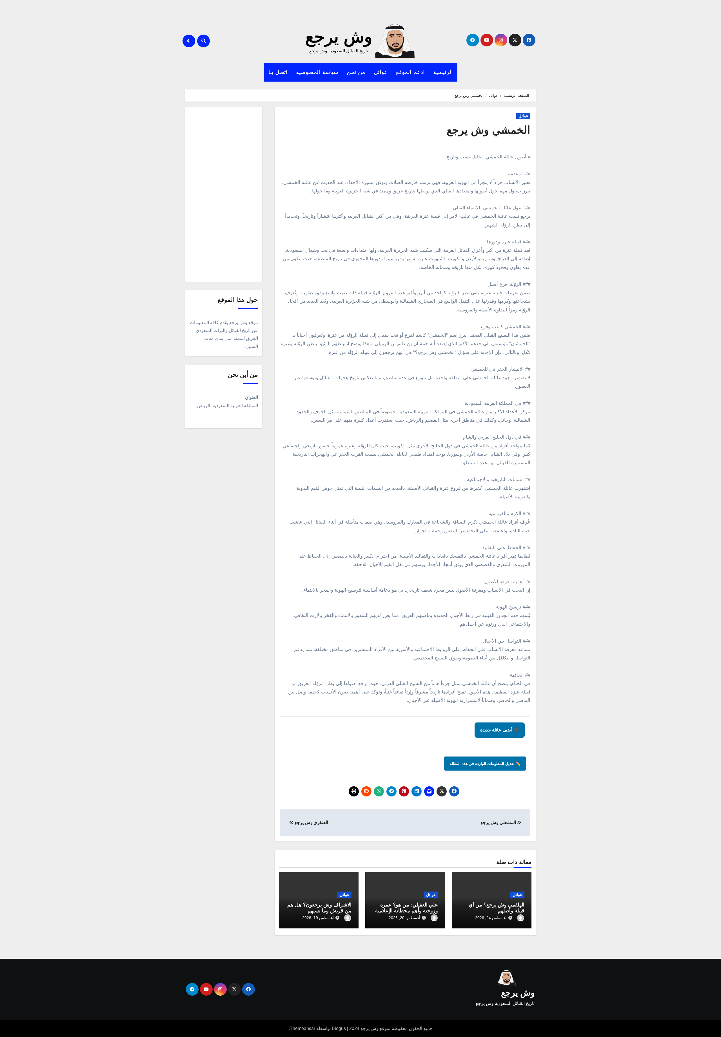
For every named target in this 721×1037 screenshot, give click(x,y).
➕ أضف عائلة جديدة (499, 730)
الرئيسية (443, 72)
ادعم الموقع (410, 72)
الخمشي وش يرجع (488, 130)
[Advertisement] (222, 195)
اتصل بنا (278, 72)
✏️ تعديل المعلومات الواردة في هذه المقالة (484, 763)
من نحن (356, 72)
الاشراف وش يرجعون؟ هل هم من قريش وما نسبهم (319, 908)
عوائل (381, 72)
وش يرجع (338, 36)
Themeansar (302, 1028)
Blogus (339, 1028)
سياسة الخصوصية (317, 72)
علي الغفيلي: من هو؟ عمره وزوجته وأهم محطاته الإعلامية (406, 908)
